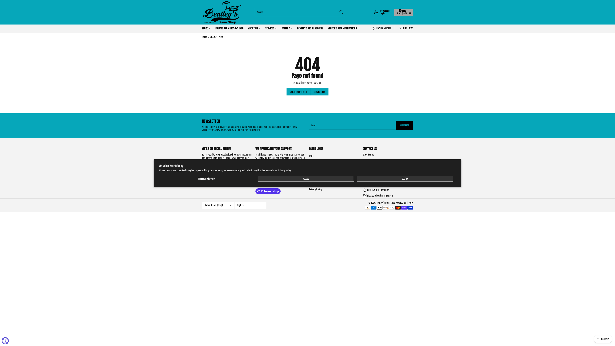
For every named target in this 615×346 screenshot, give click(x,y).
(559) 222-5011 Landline (377, 190)
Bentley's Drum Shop (386, 202)
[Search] (341, 12)
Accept (306, 178)
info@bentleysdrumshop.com (379, 195)
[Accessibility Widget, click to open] (5, 340)
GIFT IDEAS (408, 28)
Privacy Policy (315, 189)
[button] (403, 12)
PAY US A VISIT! (383, 28)
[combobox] (301, 12)
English (240, 205)
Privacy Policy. (285, 170)
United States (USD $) (214, 205)
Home (204, 37)
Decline (405, 178)
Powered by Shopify (404, 202)
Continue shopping (298, 92)
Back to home (319, 92)
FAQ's (311, 155)
